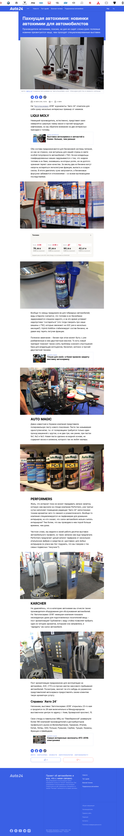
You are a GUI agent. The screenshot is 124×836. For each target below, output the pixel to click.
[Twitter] (16, 830)
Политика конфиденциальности (91, 824)
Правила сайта (86, 813)
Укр (108, 9)
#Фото (33, 755)
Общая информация (88, 805)
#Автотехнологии (66, 755)
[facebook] (36, 97)
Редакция (85, 817)
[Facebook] (11, 830)
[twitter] (40, 97)
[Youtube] (20, 830)
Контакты (85, 821)
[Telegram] (24, 830)
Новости (36, 9)
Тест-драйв (45, 9)
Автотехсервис (41, 106)
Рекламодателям (87, 809)
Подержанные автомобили (74, 9)
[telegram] (32, 97)
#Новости (53, 755)
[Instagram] (29, 830)
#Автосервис (42, 755)
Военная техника (57, 9)
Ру (114, 9)
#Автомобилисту (81, 755)
